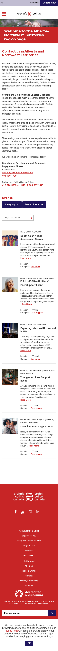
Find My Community (29, 581)
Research (35, 267)
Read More (25, 258)
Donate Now (49, 2)
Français (34, 2)
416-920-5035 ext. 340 (13, 185)
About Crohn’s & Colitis (29, 531)
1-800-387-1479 (35, 185)
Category (10, 204)
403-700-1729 (9, 175)
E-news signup (12, 613)
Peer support (37, 313)
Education (35, 359)
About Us (29, 566)
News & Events (29, 571)
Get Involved (29, 561)
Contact (29, 576)
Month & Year (32, 204)
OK (29, 643)
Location (24, 264)
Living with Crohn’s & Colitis (29, 541)
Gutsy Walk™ (29, 555)
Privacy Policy (11, 630)
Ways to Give (29, 545)
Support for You (29, 536)
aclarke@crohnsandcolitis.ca (17, 172)
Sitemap (29, 585)
